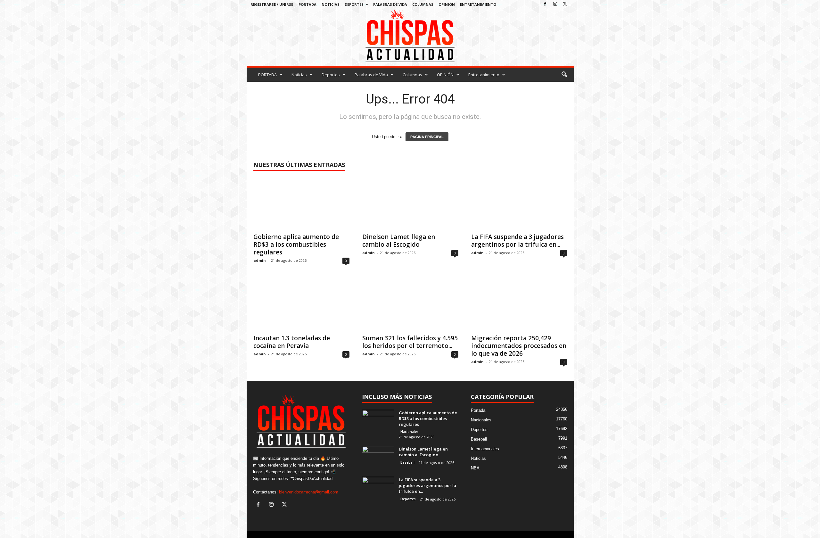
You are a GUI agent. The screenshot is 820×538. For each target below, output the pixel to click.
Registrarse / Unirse (271, 4)
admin (259, 260)
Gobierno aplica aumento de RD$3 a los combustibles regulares (296, 244)
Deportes (354, 4)
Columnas (422, 4)
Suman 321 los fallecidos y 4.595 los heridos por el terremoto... (410, 342)
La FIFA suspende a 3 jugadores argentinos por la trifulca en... (517, 241)
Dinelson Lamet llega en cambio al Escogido (398, 241)
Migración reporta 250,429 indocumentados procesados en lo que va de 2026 (518, 346)
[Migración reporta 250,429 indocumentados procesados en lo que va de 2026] (519, 304)
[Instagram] (555, 4)
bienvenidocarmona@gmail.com (308, 492)
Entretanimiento (478, 4)
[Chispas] (410, 36)
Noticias (331, 4)
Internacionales (485, 448)
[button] (564, 75)
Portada (478, 410)
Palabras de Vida (390, 4)
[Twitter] (565, 4)
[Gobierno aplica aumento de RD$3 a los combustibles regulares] (301, 203)
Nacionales (409, 431)
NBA (475, 468)
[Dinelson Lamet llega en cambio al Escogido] (410, 203)
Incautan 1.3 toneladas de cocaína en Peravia (291, 342)
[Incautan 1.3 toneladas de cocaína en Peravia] (301, 304)
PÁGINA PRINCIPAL (427, 137)
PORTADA (307, 4)
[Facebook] (545, 4)
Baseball (407, 462)
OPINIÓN (447, 4)
